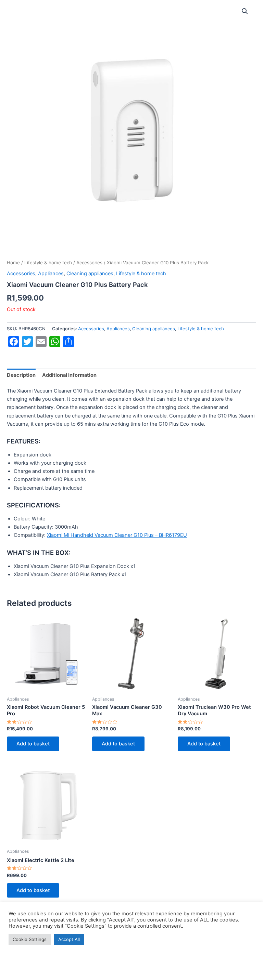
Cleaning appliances (89, 273)
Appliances (51, 273)
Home (13, 262)
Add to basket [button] (33, 744)
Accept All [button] (69, 939)
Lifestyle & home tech (48, 262)
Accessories (89, 262)
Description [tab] (21, 375)
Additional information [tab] (69, 375)
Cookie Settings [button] (30, 939)
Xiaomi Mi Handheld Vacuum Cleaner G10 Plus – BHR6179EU (117, 535)
